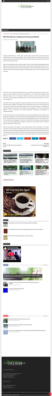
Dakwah (11, 33)
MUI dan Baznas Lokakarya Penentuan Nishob (21, 37)
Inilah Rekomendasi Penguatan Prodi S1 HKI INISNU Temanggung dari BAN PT (25, 173)
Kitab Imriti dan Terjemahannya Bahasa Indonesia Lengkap (20, 235)
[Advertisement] (26, 19)
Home (5, 33)
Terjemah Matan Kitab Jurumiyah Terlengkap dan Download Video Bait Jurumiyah (25, 229)
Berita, (12, 39)
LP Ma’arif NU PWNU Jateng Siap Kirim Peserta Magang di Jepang (10, 173)
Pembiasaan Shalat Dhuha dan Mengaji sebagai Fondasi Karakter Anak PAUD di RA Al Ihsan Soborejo (22, 276)
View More (45, 264)
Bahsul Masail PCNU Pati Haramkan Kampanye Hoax (19, 319)
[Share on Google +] (27, 138)
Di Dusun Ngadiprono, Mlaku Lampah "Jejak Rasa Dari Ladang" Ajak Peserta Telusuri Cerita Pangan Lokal (42, 161)
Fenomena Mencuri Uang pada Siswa (16, 288)
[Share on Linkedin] (35, 138)
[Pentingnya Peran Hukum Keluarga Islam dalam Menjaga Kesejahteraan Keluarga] (5, 286)
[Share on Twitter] (20, 138)
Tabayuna (10, 394)
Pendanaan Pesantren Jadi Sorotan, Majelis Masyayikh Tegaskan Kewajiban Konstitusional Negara (25, 161)
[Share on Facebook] (12, 138)
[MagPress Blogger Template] (26, 6)
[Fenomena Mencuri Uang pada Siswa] (5, 292)
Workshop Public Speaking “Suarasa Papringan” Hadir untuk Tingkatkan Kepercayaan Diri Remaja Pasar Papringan (41, 172)
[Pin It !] (42, 138)
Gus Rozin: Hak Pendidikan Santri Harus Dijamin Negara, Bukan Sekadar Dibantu (10, 161)
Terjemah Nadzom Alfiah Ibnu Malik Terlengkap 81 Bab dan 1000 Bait (22, 222)
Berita (8, 33)
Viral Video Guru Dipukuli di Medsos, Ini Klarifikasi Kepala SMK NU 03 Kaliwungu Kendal (26, 330)
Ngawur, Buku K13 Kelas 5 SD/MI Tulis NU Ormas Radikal (20, 324)
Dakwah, (15, 39)
